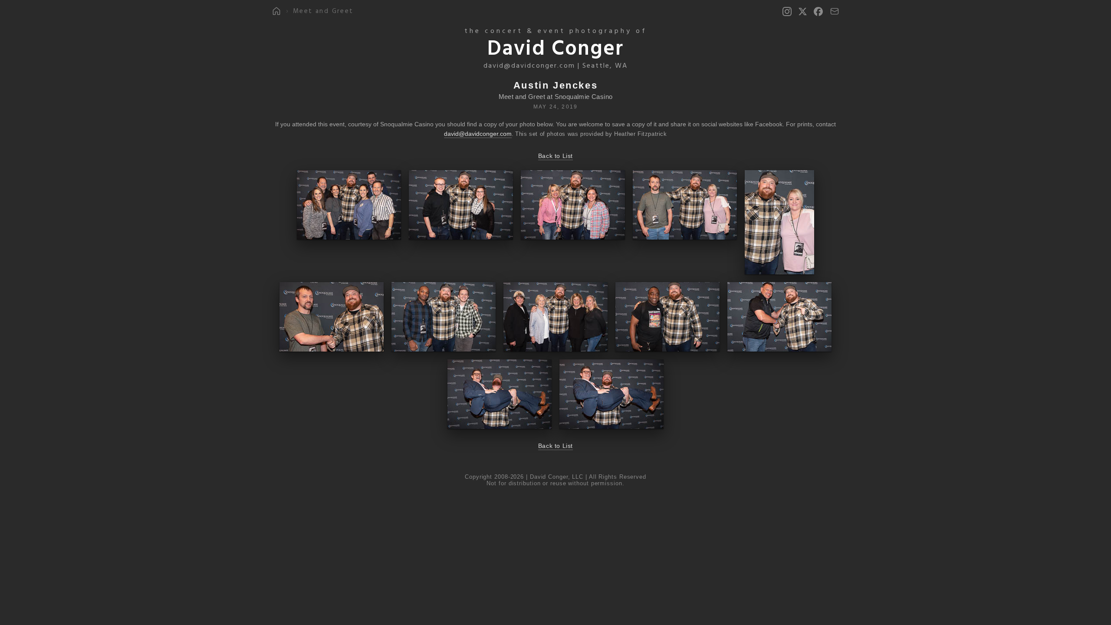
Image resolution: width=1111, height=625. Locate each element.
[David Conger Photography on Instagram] (787, 11)
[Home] (276, 11)
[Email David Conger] (834, 11)
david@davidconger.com (529, 66)
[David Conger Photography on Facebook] (818, 11)
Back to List (555, 155)
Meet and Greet (323, 11)
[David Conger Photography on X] (803, 11)
